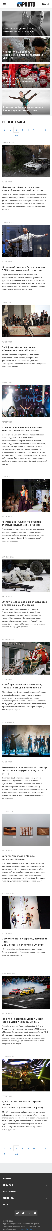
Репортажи (7, 182)
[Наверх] (48, 1222)
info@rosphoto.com (24, 1229)
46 (16, 135)
